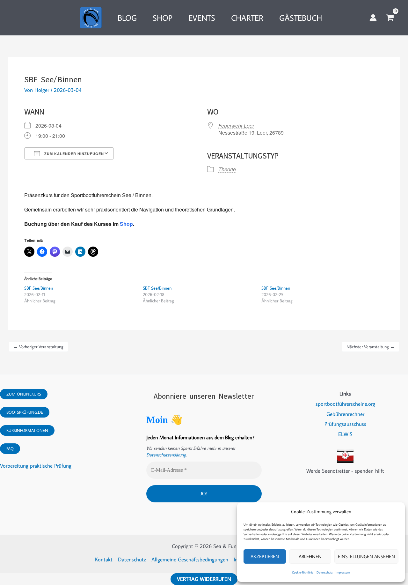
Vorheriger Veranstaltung (38, 347)
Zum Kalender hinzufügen (73, 153)
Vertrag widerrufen (204, 578)
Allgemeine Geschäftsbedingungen (189, 559)
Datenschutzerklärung (166, 455)
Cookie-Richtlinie (302, 572)
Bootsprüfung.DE (24, 412)
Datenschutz (324, 572)
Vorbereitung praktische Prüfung (35, 465)
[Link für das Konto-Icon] (373, 17)
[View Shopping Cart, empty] (390, 18)
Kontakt (104, 559)
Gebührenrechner (345, 414)
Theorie (227, 169)
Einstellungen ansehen (366, 556)
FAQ (10, 448)
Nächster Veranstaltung (370, 347)
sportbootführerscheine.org (345, 403)
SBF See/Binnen (38, 288)
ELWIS (345, 434)
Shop (126, 223)
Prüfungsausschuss (345, 423)
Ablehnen (310, 556)
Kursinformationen (27, 430)
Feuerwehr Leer (236, 125)
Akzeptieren (265, 556)
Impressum (343, 572)
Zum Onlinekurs (23, 393)
